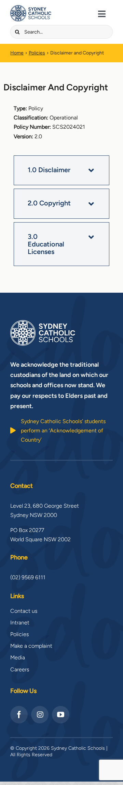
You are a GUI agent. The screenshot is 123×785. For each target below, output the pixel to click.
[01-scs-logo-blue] (30, 7)
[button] (61, 170)
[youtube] (60, 714)
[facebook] (19, 714)
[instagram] (40, 714)
